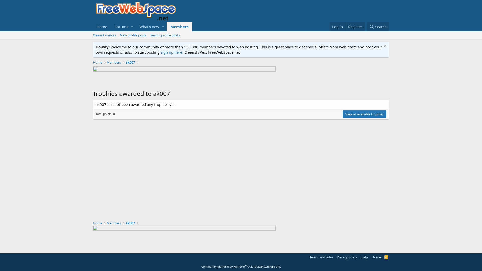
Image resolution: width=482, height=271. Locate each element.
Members (179, 26)
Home (102, 26)
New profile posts (133, 35)
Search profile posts (165, 35)
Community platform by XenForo (241, 266)
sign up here (171, 52)
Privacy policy (347, 257)
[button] (132, 26)
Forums (121, 26)
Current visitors (104, 35)
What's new (149, 26)
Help (364, 257)
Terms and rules (321, 257)
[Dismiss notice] (384, 47)
